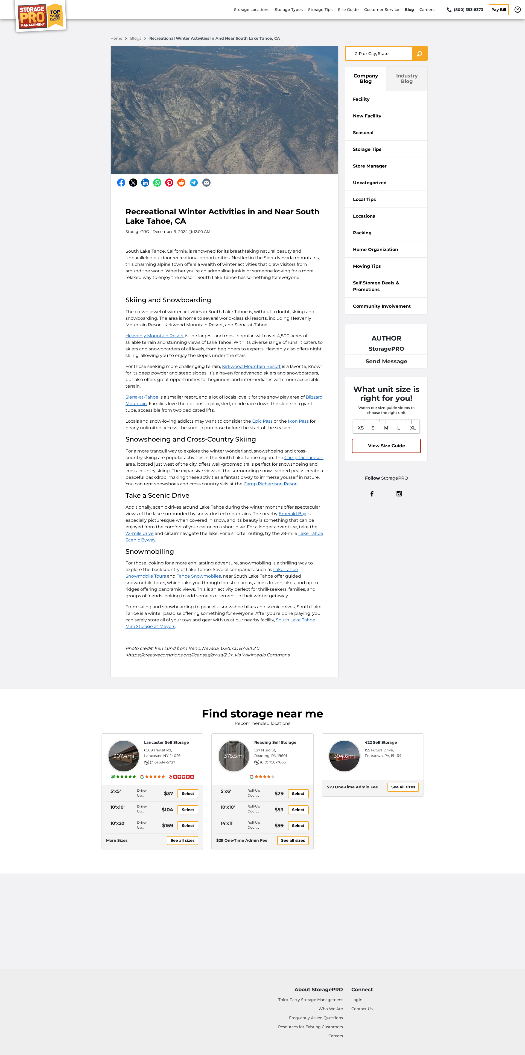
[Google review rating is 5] (152, 776)
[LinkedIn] (145, 183)
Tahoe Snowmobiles (199, 576)
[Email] (206, 183)
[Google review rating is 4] (262, 776)
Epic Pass (262, 421)
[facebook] (372, 493)
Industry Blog (407, 78)
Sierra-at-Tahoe (142, 397)
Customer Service (381, 9)
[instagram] (399, 493)
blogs (136, 38)
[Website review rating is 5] (123, 776)
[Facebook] (121, 183)
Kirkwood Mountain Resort (251, 366)
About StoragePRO (318, 990)
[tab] (386, 99)
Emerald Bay (292, 513)
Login (356, 999)
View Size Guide (386, 445)
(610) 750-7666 (273, 762)
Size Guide (348, 9)
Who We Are (331, 1008)
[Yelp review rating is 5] (181, 776)
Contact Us (362, 1008)
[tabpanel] (386, 99)
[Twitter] (133, 183)
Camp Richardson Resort (271, 483)
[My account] (517, 9)
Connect (362, 990)
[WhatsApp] (157, 183)
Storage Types (289, 9)
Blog (409, 9)
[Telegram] (193, 183)
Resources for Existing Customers (310, 1026)
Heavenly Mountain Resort (155, 335)
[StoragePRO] (42, 17)
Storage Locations (251, 9)
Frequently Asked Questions (316, 1017)
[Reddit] (181, 183)
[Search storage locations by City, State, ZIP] (420, 53)
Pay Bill (498, 9)
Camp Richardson (303, 457)
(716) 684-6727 (162, 762)
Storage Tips (320, 9)
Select (188, 793)
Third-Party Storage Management (310, 999)
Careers (426, 9)
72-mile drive (140, 533)
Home (116, 38)
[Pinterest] (169, 183)
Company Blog (366, 78)
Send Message (386, 361)
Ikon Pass (298, 421)
